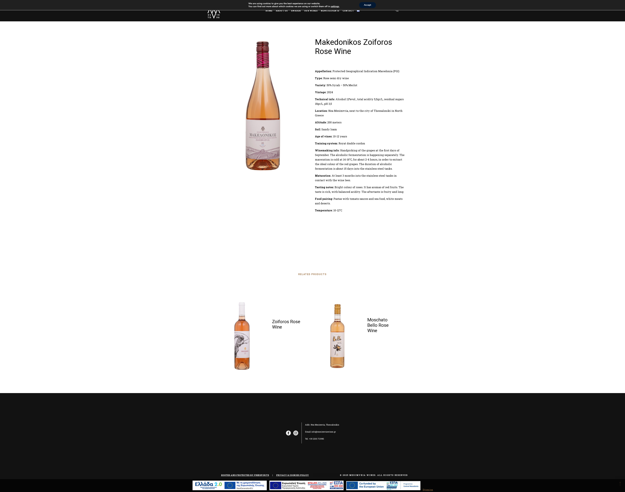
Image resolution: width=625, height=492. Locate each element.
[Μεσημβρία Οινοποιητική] (214, 10)
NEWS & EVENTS (330, 10)
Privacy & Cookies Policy (292, 475)
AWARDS (296, 10)
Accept (367, 5)
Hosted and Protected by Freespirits (245, 475)
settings (335, 6)
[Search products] (401, 11)
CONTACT (348, 10)
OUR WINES (311, 10)
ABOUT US (282, 10)
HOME (268, 10)
